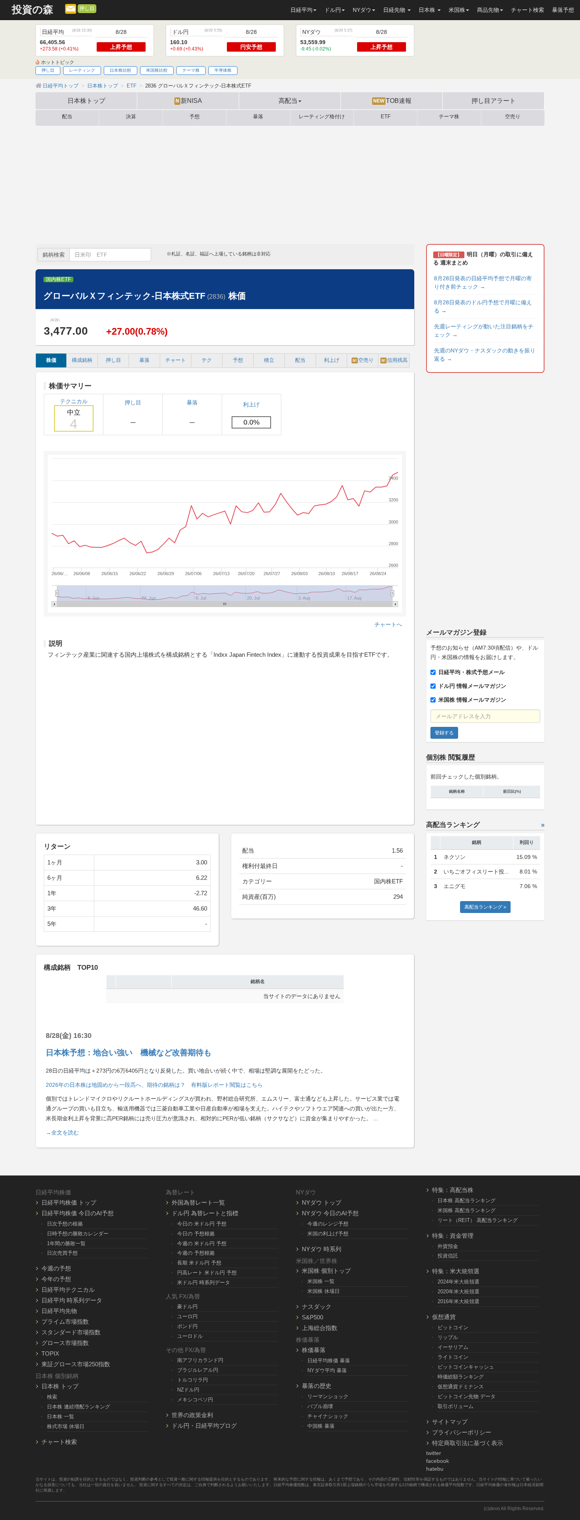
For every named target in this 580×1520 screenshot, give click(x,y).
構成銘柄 (82, 360)
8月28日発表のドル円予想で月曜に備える (483, 306)
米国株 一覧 (321, 1281)
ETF (386, 116)
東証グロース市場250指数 (75, 1364)
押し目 (87, 8)
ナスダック (316, 1306)
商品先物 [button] (488, 10)
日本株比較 (120, 70)
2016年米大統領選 (458, 1301)
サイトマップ (450, 1421)
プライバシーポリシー (461, 1432)
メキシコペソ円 (195, 1400)
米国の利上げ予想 (327, 1234)
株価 (51, 360)
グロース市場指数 (65, 1342)
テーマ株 (191, 70)
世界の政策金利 (192, 1415)
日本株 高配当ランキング (467, 1200)
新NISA (189, 100)
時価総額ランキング (461, 1377)
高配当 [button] (288, 100)
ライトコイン (453, 1357)
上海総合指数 (319, 1327)
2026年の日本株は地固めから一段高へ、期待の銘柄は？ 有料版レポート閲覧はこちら (154, 1085)
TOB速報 (392, 100)
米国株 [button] (457, 10)
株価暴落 (314, 1350)
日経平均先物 (59, 1311)
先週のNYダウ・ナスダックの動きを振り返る (484, 354)
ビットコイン (453, 1327)
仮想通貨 (444, 1316)
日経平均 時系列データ (71, 1300)
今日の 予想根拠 (196, 1234)
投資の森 (32, 9)
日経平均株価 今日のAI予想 (77, 1213)
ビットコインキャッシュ (466, 1367)
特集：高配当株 (452, 1190)
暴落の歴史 (316, 1385)
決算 (131, 116)
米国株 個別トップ (326, 1270)
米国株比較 (157, 70)
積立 (269, 360)
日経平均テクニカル (68, 1289)
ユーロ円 (187, 1316)
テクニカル (74, 414)
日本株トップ (86, 100)
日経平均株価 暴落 (328, 1361)
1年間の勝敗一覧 (66, 1243)
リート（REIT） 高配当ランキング (478, 1220)
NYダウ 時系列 (321, 1249)
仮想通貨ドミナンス (461, 1387)
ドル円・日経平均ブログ (204, 1425)
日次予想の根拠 (65, 1224)
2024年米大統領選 (458, 1282)
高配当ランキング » (485, 907)
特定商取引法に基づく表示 (467, 1443)
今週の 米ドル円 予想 (201, 1243)
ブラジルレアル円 (197, 1370)
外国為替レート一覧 (198, 1202)
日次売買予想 (62, 1253)
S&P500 (312, 1317)
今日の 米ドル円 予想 (201, 1224)
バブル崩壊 (320, 1406)
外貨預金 (448, 1246)
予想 (194, 116)
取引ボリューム (455, 1406)
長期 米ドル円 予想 (199, 1263)
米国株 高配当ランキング (467, 1210)
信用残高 (395, 360)
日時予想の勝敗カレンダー (78, 1234)
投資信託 (448, 1256)
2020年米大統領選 (458, 1292)
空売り (512, 116)
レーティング (82, 70)
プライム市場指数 (65, 1321)
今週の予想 (56, 1268)
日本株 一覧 (60, 1416)
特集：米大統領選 (455, 1271)
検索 (52, 1397)
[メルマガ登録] (70, 8)
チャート (175, 360)
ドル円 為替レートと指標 (205, 1213)
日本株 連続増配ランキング (78, 1407)
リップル (448, 1337)
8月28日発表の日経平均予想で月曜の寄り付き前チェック (483, 282)
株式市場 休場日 (65, 1426)
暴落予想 (563, 10)
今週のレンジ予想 (327, 1224)
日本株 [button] (428, 10)
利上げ (331, 360)
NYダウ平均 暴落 (327, 1370)
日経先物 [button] (395, 10)
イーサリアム (453, 1347)
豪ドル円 (187, 1307)
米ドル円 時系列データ (203, 1282)
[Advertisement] (290, 185)
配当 (67, 116)
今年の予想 (56, 1279)
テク (207, 360)
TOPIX (50, 1353)
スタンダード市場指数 (71, 1332)
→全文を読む (62, 1132)
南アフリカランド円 (200, 1360)
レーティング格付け (322, 116)
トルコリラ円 (192, 1380)
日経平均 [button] (301, 10)
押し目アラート (493, 100)
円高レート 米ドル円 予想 (207, 1273)
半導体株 (223, 70)
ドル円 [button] (332, 10)
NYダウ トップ (321, 1202)
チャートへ (388, 624)
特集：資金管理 (452, 1235)
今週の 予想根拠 (196, 1253)
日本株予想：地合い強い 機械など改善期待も (128, 1052)
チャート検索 (527, 10)
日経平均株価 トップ (68, 1202)
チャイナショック (327, 1416)
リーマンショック (327, 1396)
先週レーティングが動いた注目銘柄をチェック (483, 330)
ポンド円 (187, 1326)
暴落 (258, 116)
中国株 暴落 (321, 1426)
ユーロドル (190, 1336)
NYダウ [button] (362, 10)
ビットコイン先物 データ (467, 1396)
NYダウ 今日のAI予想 (330, 1213)
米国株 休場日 (323, 1291)
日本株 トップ (60, 1386)
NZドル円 (188, 1390)
